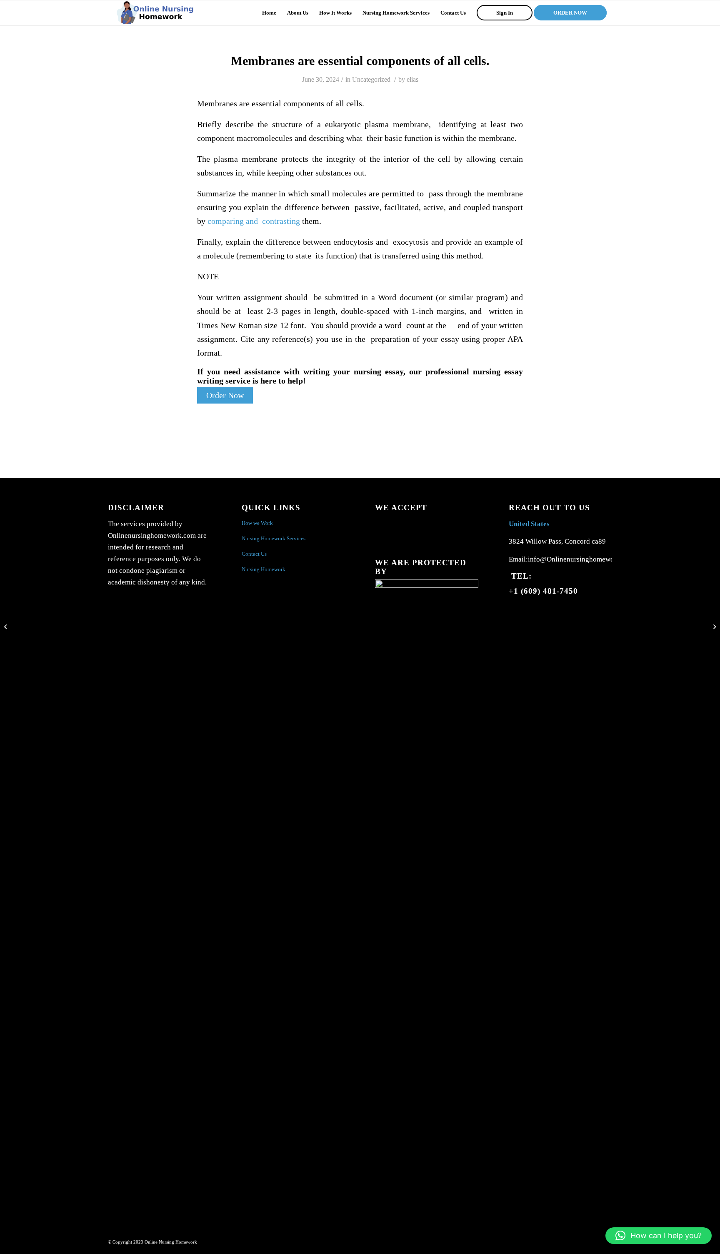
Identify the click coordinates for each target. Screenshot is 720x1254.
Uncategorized (371, 79)
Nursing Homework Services (273, 538)
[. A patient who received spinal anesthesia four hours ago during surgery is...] (6, 627)
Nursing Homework (263, 569)
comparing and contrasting (254, 221)
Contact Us (254, 554)
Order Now (225, 395)
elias (412, 79)
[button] (658, 1235)
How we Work (257, 523)
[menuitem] (269, 12)
